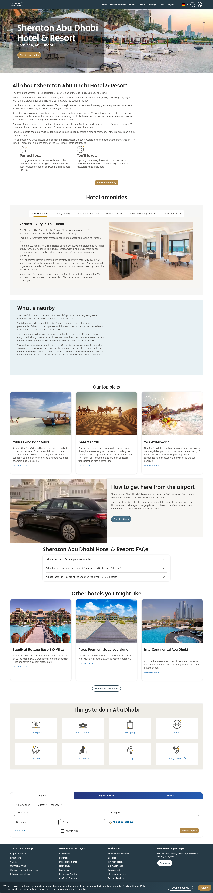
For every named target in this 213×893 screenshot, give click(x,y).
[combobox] (23, 804)
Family (130, 758)
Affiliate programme (117, 874)
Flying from (22, 812)
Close (204, 887)
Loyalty (142, 4)
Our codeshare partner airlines (24, 870)
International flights (68, 861)
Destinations (64, 857)
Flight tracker (65, 865)
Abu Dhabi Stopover (68, 878)
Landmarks (83, 758)
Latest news (15, 857)
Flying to (115, 812)
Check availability (29, 55)
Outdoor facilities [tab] (172, 213)
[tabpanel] (106, 252)
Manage (152, 4)
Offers (132, 4)
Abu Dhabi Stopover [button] (123, 821)
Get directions (121, 519)
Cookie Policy (139, 886)
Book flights (64, 853)
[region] (106, 887)
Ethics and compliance (20, 874)
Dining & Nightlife (177, 758)
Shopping (130, 732)
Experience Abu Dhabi (69, 874)
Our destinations (118, 4)
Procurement (114, 870)
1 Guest (40, 804)
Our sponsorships (18, 865)
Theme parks (36, 732)
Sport (177, 732)
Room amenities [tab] (40, 213)
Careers (13, 861)
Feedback (165, 863)
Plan (162, 4)
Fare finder (64, 870)
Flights (171, 4)
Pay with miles (71, 830)
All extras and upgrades (118, 853)
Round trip (23, 804)
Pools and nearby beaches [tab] (143, 213)
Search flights (189, 830)
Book (104, 4)
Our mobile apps (115, 865)
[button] (185, 4)
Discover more (20, 465)
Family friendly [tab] (62, 213)
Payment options (115, 861)
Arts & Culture (83, 732)
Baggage (112, 857)
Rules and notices (116, 878)
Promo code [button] (20, 830)
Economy (54, 804)
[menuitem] (104, 4)
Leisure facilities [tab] (114, 213)
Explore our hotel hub (106, 688)
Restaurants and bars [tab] (88, 213)
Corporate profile (18, 853)
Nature (36, 758)
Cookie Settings (180, 887)
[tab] (42, 795)
